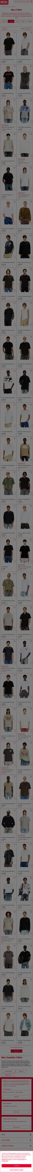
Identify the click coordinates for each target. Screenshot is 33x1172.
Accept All (16, 1165)
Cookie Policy (5, 1161)
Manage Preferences (7, 1159)
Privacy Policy (21, 1159)
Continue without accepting (16, 1169)
